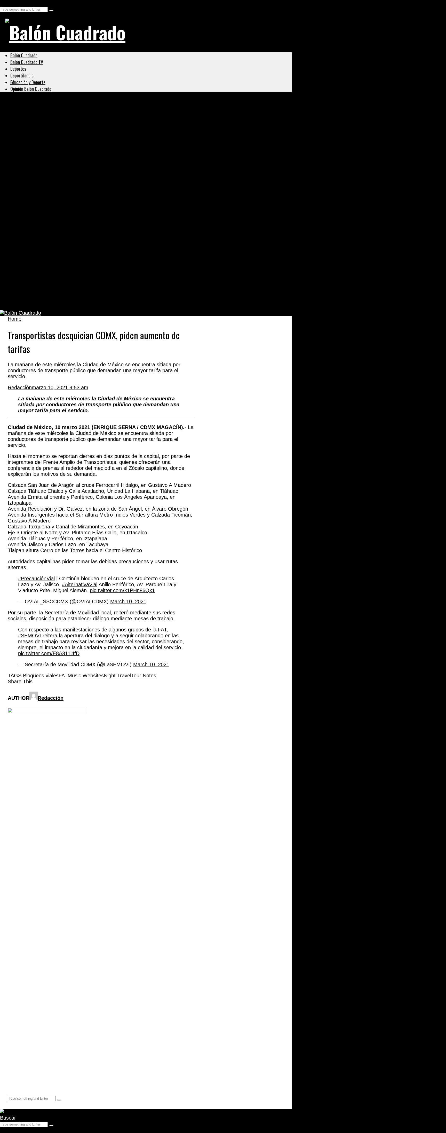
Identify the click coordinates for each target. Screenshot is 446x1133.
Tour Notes (143, 675)
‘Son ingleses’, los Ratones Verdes (59, 275)
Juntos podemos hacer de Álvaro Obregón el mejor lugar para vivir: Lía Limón (119, 150)
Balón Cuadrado (23, 55)
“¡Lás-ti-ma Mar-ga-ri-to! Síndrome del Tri (68, 225)
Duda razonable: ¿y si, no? (48, 300)
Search (8, 3)
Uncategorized (26, 113)
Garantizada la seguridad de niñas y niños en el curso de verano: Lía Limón (116, 125)
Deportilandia (22, 75)
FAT (63, 675)
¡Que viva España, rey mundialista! (60, 200)
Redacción (20, 387)
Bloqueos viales (41, 675)
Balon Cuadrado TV (26, 62)
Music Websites (86, 675)
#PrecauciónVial (36, 578)
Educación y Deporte (27, 82)
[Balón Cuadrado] (65, 32)
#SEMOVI (29, 635)
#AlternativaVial (79, 584)
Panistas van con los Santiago (52, 175)
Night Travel (117, 675)
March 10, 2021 (128, 601)
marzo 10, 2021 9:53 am (60, 387)
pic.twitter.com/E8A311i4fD (48, 653)
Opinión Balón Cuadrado (30, 88)
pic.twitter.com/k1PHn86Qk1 (122, 590)
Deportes (18, 68)
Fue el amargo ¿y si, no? (44, 250)
